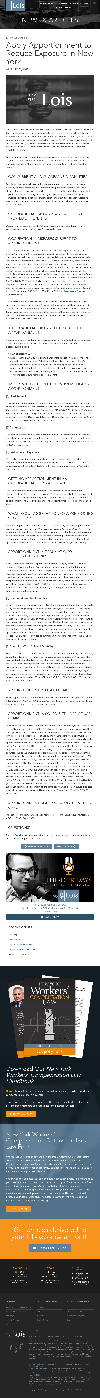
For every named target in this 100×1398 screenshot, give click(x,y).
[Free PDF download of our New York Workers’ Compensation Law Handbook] (50, 1016)
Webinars (84, 3)
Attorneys (10, 1316)
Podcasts (56, 7)
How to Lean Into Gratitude (20, 944)
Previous (38, 846)
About (36, 3)
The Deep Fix (14, 934)
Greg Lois (20, 835)
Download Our (43, 1074)
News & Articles (18, 38)
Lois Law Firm (37, 1364)
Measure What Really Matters (22, 949)
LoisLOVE (70, 1307)
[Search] (70, 8)
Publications (73, 3)
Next (64, 846)
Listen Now (52, 916)
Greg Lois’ (12, 1091)
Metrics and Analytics (75, 1316)
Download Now (23, 1114)
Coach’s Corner (42, 1320)
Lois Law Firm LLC (84, 1352)
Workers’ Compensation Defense (53, 3)
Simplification (14, 939)
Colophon (71, 1320)
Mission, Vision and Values (16, 1311)
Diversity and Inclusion (76, 1311)
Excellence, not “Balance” (20, 954)
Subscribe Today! (53, 1248)
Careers (64, 7)
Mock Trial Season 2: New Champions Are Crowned (50, 908)
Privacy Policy (72, 1324)
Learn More (17, 1208)
